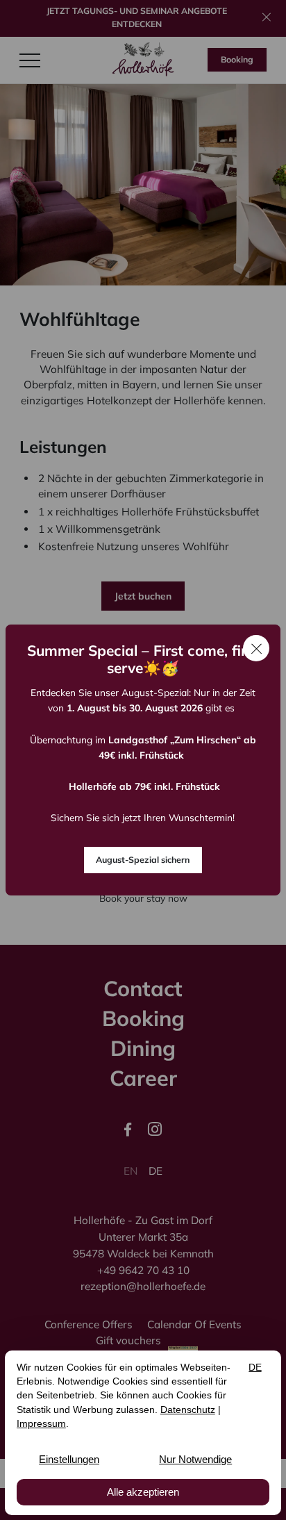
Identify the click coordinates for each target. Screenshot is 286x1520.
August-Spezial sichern (143, 859)
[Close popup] (256, 648)
